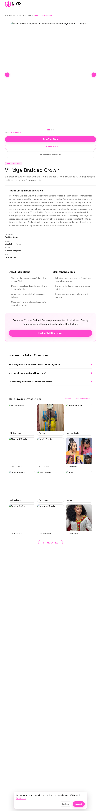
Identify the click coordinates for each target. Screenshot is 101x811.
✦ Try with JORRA (50, 147)
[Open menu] (93, 4)
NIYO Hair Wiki (10, 15)
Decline (65, 804)
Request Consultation (50, 154)
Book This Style (50, 139)
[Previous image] (7, 74)
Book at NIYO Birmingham (50, 333)
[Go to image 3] (53, 129)
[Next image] (94, 74)
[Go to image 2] (51, 129)
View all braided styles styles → (78, 399)
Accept (78, 804)
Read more (21, 798)
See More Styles (50, 543)
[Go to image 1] (48, 129)
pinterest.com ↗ (15, 133)
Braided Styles (25, 15)
